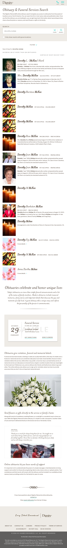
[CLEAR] (55, 30)
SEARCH (6, 26)
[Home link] (8, 2)
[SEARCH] (61, 30)
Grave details (21, 244)
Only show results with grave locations (18, 37)
